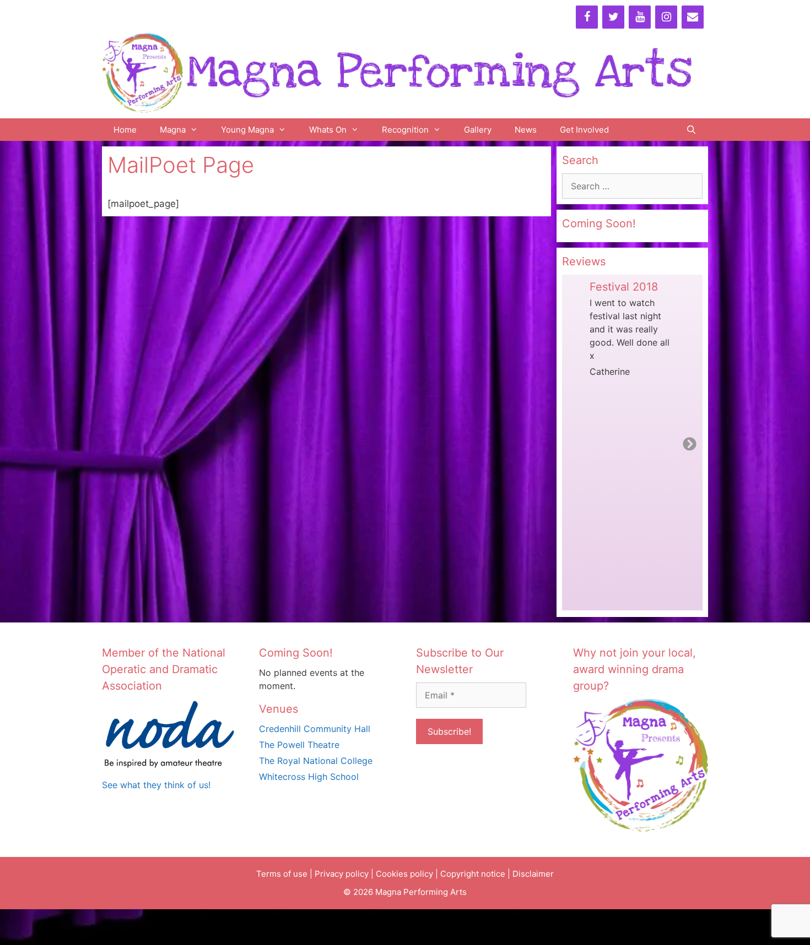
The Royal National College (315, 760)
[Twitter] (613, 17)
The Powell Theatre (299, 744)
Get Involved (584, 129)
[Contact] (693, 17)
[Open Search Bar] (691, 129)
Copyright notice (472, 873)
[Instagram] (666, 17)
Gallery (478, 129)
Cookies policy (404, 873)
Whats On (328, 129)
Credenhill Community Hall (314, 728)
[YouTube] (640, 17)
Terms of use (281, 873)
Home (125, 129)
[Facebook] (587, 17)
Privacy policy (342, 873)
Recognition (405, 129)
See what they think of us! (156, 784)
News (526, 129)
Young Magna (247, 129)
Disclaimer (533, 873)
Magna (173, 129)
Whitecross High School (309, 776)
